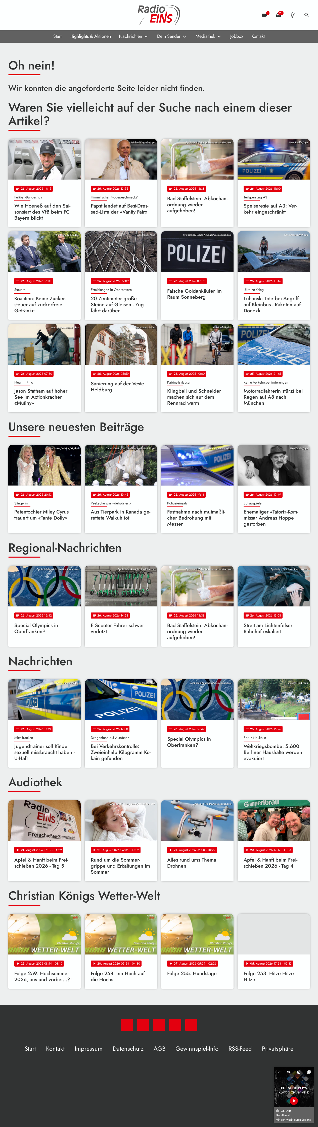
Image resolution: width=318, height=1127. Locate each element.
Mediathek (205, 36)
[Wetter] (293, 15)
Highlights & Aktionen (90, 36)
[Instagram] (33, 15)
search (307, 15)
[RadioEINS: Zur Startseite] (159, 15)
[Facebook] (23, 15)
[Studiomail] (43, 15)
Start (57, 36)
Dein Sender (168, 36)
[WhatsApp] (13, 15)
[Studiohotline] (54, 15)
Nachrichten (130, 36)
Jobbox (236, 36)
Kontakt (258, 36)
